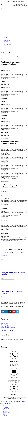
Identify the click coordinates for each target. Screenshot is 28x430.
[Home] (3, 297)
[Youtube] (14, 311)
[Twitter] (17, 311)
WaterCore (23, 401)
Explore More (4, 255)
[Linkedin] (6, 311)
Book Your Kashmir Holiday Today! (12, 292)
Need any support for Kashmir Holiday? (13, 273)
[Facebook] (2, 311)
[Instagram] (10, 311)
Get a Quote (3, 417)
